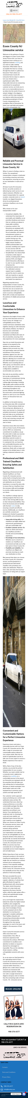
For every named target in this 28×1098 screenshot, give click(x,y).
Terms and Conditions (8, 1072)
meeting (17, 62)
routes (13, 506)
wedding (13, 776)
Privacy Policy (6, 1077)
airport (23, 197)
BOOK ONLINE (13, 989)
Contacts (5, 1067)
